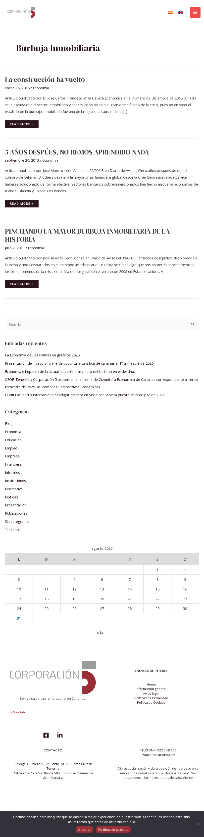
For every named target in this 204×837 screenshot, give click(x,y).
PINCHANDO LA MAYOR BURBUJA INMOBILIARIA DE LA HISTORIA (87, 235)
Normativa (14, 488)
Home (151, 684)
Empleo (11, 447)
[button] (170, 12)
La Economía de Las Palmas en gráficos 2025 (42, 354)
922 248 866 (167, 750)
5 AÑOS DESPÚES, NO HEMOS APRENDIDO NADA (77, 152)
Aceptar (84, 830)
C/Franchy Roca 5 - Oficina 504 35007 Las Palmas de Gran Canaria (53, 775)
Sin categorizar (17, 521)
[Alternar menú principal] (195, 12)
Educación (13, 439)
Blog (9, 423)
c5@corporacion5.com (158, 754)
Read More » (24, 123)
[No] (197, 823)
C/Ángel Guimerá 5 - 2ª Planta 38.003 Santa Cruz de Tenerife (54, 766)
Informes (12, 472)
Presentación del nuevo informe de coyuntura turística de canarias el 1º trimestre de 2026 (79, 363)
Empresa (12, 455)
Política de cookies (113, 830)
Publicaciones (16, 513)
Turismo (12, 529)
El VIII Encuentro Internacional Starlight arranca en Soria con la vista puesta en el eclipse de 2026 (84, 394)
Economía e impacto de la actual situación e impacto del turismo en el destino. (70, 371)
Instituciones (15, 480)
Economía (41, 87)
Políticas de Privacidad (151, 698)
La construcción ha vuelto (45, 79)
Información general (151, 689)
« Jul (100, 632)
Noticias (11, 496)
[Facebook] (46, 735)
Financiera (13, 464)
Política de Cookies (151, 702)
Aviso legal (151, 693)
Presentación (16, 504)
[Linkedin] (60, 735)
